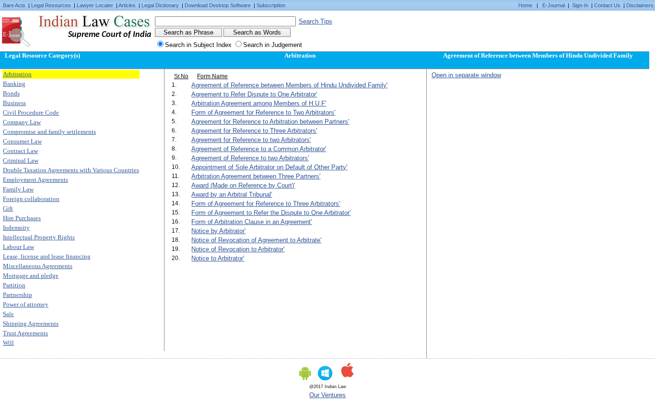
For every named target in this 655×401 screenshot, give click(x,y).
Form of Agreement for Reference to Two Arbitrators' (263, 112)
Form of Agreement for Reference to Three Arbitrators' (265, 203)
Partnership (17, 294)
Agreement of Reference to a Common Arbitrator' (258, 149)
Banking (14, 83)
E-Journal (553, 5)
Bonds (11, 93)
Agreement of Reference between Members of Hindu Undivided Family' (289, 85)
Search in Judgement (272, 44)
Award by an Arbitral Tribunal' (231, 194)
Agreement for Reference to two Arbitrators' (251, 139)
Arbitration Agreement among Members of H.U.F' (258, 103)
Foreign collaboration (31, 198)
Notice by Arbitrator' (218, 231)
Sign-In (580, 5)
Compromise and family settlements (49, 131)
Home (525, 5)
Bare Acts (14, 5)
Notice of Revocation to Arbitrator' (237, 249)
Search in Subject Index (198, 44)
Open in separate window (466, 75)
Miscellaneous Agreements (37, 266)
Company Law (22, 122)
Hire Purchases (22, 218)
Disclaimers (640, 5)
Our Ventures (327, 395)
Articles (127, 5)
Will (8, 342)
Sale (8, 314)
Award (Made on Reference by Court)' (243, 185)
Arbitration (17, 74)
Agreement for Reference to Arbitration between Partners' (270, 121)
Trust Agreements (25, 333)
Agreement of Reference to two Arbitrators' (250, 158)
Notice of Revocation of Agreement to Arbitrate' (256, 240)
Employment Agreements (35, 179)
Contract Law (20, 150)
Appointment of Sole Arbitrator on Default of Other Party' (269, 167)
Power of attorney (25, 304)
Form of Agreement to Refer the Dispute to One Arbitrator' (271, 212)
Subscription (271, 5)
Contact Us (607, 5)
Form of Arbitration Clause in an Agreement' (251, 221)
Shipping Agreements (30, 323)
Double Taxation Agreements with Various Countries (71, 170)
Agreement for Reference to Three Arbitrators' (254, 130)
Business (14, 102)
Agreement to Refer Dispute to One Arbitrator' (254, 94)
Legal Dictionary (160, 5)
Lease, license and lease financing (47, 256)
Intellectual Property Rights (39, 237)
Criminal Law (20, 160)
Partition (14, 285)
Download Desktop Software (218, 5)
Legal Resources (51, 5)
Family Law (18, 189)
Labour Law (18, 246)
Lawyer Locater (95, 5)
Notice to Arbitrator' (217, 258)
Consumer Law (22, 141)
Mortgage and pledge (30, 275)
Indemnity (16, 227)
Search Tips (315, 21)
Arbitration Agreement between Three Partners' (255, 176)
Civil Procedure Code (31, 112)
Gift (8, 208)
